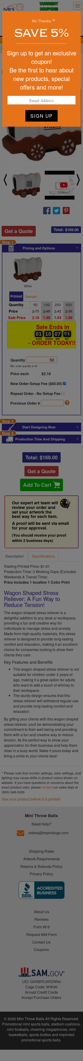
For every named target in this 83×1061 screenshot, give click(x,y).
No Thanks (41, 21)
